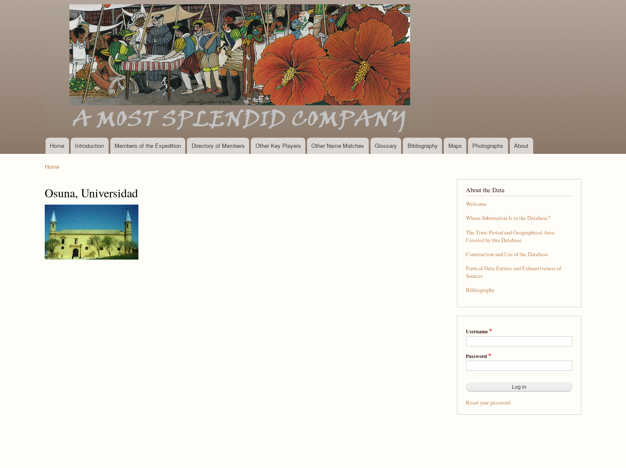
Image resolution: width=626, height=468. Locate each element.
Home (57, 146)
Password (476, 356)
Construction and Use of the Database (507, 254)
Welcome (476, 204)
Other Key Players (278, 146)
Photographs (487, 146)
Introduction (89, 146)
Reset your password (488, 402)
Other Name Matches (337, 146)
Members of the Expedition (148, 146)
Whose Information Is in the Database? (508, 218)
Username (477, 331)
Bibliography (423, 146)
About (521, 146)
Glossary (386, 146)
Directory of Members (218, 146)
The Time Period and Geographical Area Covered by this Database (510, 236)
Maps (455, 146)
